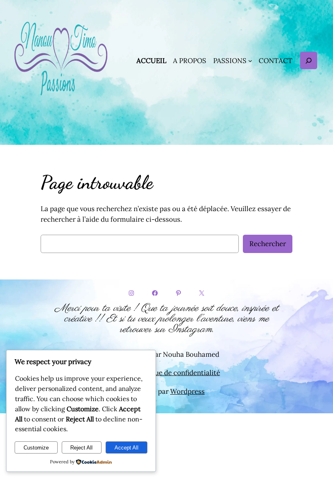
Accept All (126, 448)
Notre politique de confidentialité (166, 372)
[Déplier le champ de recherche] (308, 60)
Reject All (81, 448)
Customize (36, 448)
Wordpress (187, 391)
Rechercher (267, 243)
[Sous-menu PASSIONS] (250, 61)
